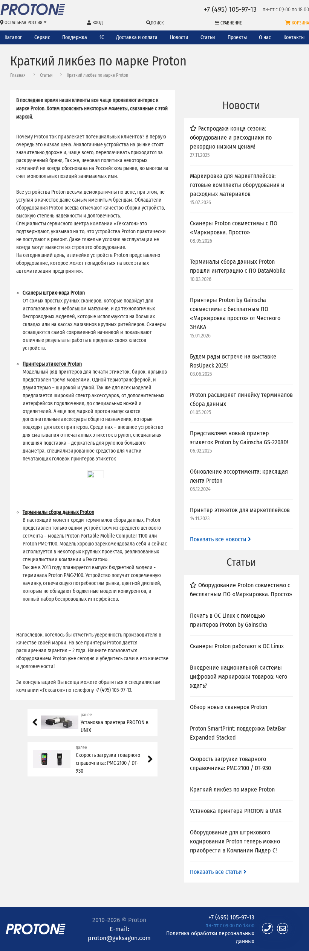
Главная (18, 75)
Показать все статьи (216, 871)
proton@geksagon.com (119, 937)
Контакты (293, 37)
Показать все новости (219, 539)
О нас (265, 37)
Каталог (13, 37)
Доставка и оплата (137, 37)
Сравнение (230, 23)
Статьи (207, 37)
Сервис (42, 37)
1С (101, 37)
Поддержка (74, 37)
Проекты (237, 37)
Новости (179, 37)
